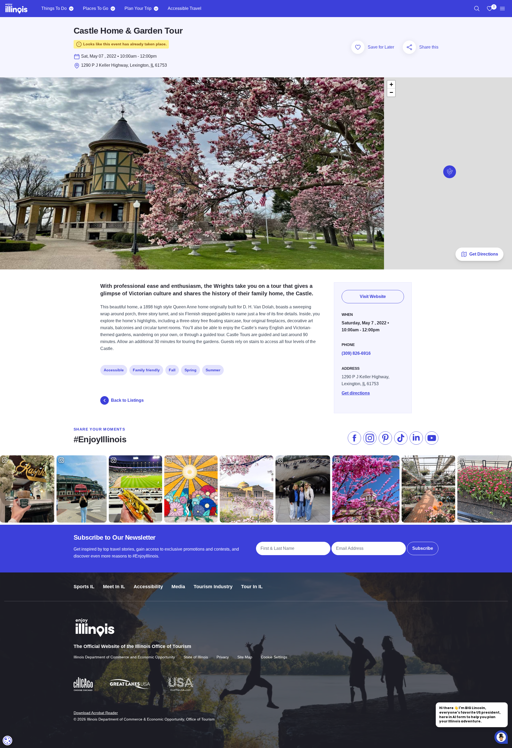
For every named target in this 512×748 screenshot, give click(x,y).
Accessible (114, 370)
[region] (477, 8)
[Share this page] (409, 47)
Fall (172, 370)
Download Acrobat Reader (96, 713)
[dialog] (7, 740)
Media (178, 586)
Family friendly (146, 370)
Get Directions (483, 254)
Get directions (356, 393)
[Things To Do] (71, 8)
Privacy (223, 657)
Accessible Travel (184, 8)
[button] (449, 171)
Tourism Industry (213, 586)
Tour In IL (252, 586)
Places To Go (95, 8)
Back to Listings (127, 400)
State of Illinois (195, 657)
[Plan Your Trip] (156, 8)
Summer (213, 370)
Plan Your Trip (138, 8)
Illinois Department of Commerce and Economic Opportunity (124, 657)
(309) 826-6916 (356, 353)
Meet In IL (114, 586)
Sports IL (84, 586)
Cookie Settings (274, 657)
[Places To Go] (112, 8)
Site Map (244, 657)
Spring (191, 370)
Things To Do (54, 8)
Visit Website (373, 296)
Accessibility (148, 586)
